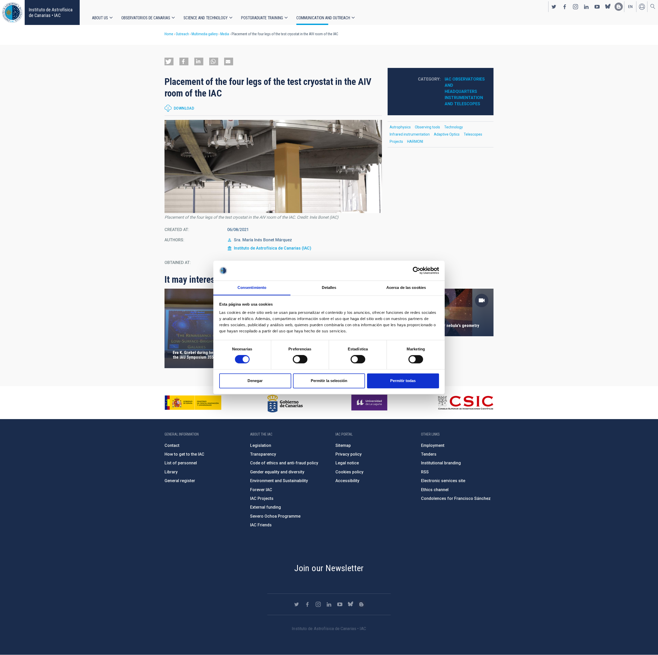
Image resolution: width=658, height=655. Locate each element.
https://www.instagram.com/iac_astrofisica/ (575, 6)
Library (171, 472)
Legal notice (347, 463)
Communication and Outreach (323, 17)
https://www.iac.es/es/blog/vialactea (618, 6)
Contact (171, 445)
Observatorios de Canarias (145, 17)
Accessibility (347, 480)
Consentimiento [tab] (251, 287)
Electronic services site (443, 480)
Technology (453, 127)
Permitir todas (403, 380)
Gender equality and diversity (277, 472)
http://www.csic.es (465, 402)
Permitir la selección (329, 380)
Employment (432, 445)
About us (100, 17)
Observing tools (427, 127)
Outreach (182, 34)
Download (184, 108)
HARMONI (415, 141)
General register (179, 480)
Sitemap (343, 445)
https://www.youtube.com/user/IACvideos (597, 6)
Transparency (263, 454)
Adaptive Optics (447, 134)
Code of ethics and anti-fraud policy (284, 463)
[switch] (300, 359)
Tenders (428, 454)
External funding (265, 507)
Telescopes (473, 134)
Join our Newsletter (329, 568)
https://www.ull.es (370, 402)
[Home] (12, 12)
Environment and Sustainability (279, 480)
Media (224, 34)
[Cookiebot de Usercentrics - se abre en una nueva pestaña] (416, 271)
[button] (168, 61)
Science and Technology (206, 17)
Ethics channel (435, 489)
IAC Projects (261, 498)
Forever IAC (261, 489)
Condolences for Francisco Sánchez (456, 498)
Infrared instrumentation (410, 134)
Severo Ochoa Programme (275, 516)
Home (168, 34)
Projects (396, 141)
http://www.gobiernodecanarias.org (285, 402)
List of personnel (180, 463)
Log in (641, 6)
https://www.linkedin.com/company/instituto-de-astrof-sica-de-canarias (586, 6)
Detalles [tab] (329, 287)
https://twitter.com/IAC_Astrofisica (554, 6)
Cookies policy (349, 472)
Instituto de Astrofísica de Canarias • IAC (50, 12)
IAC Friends (261, 525)
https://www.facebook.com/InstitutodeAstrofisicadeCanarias (564, 6)
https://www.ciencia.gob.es (193, 402)
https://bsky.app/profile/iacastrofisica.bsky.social (607, 6)
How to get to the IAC (184, 454)
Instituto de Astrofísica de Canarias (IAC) (272, 248)
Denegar (255, 380)
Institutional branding (441, 463)
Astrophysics (400, 127)
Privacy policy (348, 454)
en (630, 7)
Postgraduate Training (262, 17)
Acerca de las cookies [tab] (406, 287)
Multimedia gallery (204, 34)
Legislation (260, 445)
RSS (425, 472)
